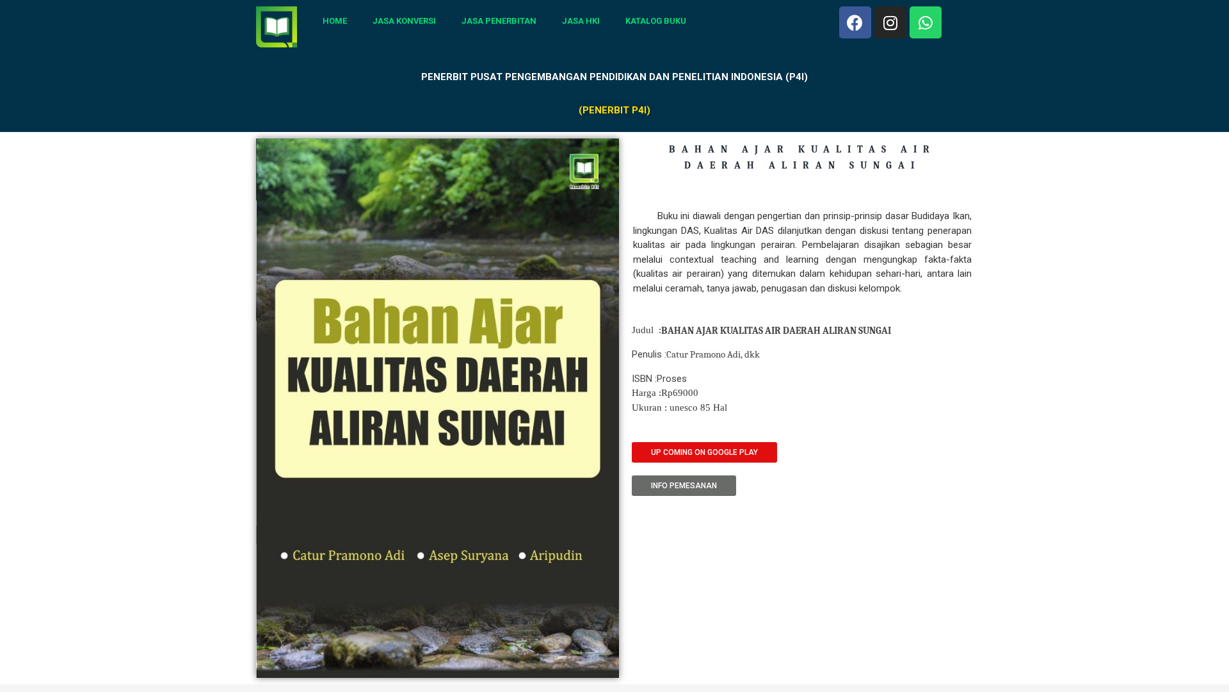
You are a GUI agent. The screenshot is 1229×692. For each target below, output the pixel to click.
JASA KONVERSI (404, 21)
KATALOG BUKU (655, 21)
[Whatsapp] (926, 22)
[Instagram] (890, 22)
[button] (704, 452)
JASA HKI (581, 21)
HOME (335, 21)
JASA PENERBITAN (499, 21)
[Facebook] (855, 22)
